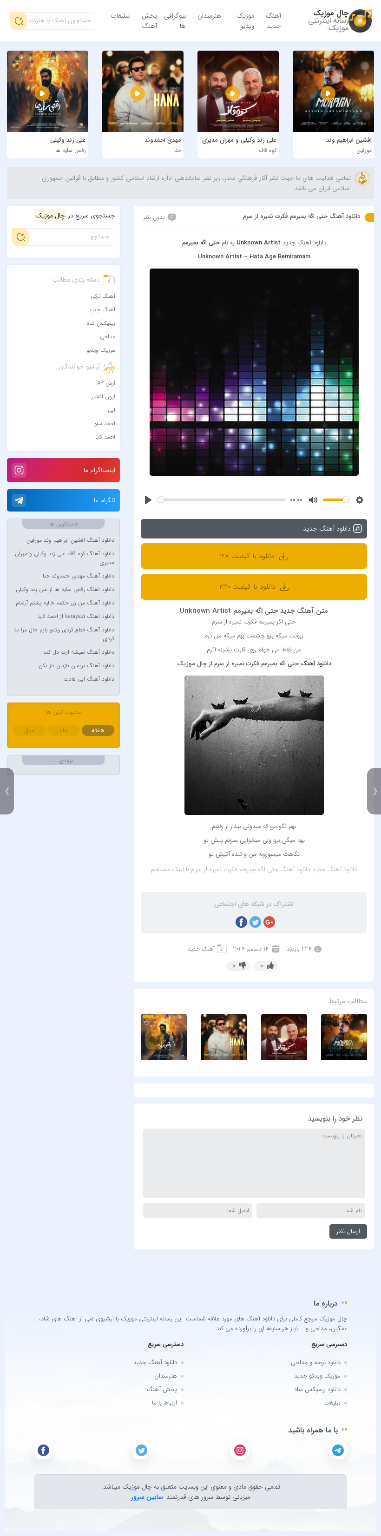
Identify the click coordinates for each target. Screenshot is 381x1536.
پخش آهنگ (149, 21)
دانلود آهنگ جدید (155, 1362)
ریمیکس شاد (100, 323)
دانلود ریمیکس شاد (317, 1389)
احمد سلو (104, 423)
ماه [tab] (63, 730)
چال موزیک (330, 13)
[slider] (222, 499)
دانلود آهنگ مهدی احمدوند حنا (78, 575)
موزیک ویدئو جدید (317, 1376)
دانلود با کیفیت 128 (248, 556)
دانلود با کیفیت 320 (248, 586)
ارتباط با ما (164, 1403)
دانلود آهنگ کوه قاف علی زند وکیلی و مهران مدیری (64, 558)
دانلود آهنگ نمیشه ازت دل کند (78, 652)
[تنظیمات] (359, 499)
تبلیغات (120, 16)
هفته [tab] (98, 730)
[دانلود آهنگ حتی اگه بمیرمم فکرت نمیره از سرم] (254, 371)
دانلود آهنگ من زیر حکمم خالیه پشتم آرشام (65, 602)
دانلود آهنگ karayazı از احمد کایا (76, 616)
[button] (148, 1016)
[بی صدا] (313, 499)
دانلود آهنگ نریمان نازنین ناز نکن (76, 665)
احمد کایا (105, 437)
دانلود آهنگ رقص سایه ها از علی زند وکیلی (65, 589)
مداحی (107, 336)
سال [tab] (29, 730)
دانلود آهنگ (316, 664)
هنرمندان (209, 16)
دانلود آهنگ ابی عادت (89, 679)
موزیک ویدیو (245, 21)
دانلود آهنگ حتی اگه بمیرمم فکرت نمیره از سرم (301, 216)
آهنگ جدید (273, 21)
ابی (111, 410)
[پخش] (148, 499)
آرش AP (106, 383)
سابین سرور (147, 1497)
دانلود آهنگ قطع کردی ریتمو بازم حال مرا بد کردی (64, 634)
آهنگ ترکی (103, 296)
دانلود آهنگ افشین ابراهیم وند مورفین (70, 540)
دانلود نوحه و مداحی (316, 1362)
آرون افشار (103, 396)
